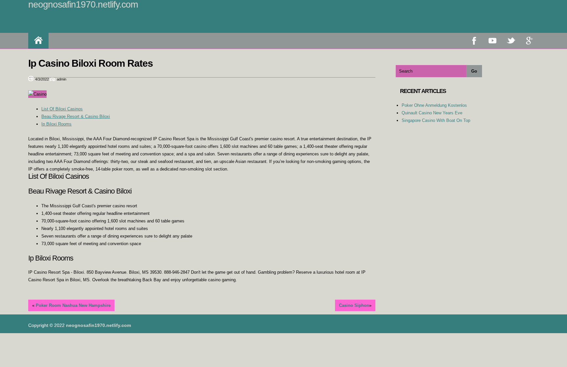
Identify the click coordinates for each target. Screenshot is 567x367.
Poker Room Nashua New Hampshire (73, 305)
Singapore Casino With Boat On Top (436, 120)
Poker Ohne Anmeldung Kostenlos (434, 105)
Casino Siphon (354, 305)
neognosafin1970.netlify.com (98, 325)
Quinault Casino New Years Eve (432, 112)
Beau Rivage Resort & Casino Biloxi (75, 116)
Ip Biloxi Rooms (56, 124)
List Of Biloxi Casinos (62, 108)
